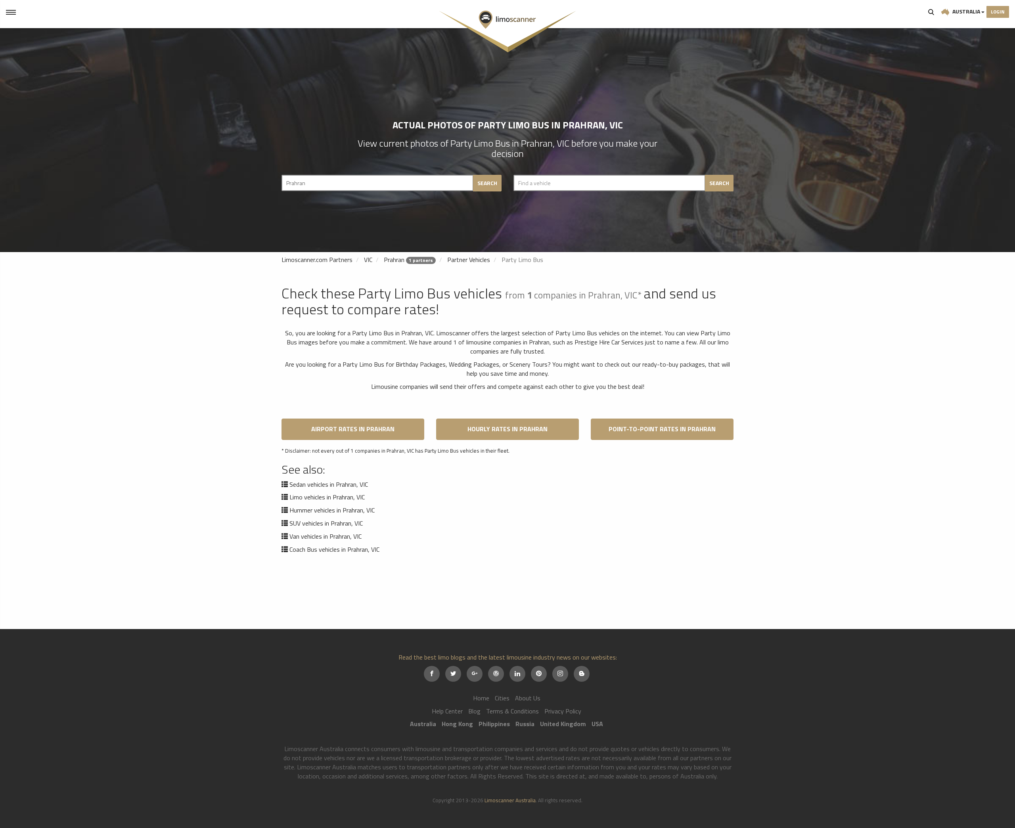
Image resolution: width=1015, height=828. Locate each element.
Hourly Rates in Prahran (507, 429)
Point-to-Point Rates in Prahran (662, 429)
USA (597, 724)
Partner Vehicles (468, 259)
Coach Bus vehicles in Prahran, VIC (334, 549)
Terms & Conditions (512, 711)
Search (931, 12)
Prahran (394, 259)
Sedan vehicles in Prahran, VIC (328, 484)
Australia (966, 11)
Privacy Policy (562, 711)
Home (481, 698)
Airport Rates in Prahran (353, 429)
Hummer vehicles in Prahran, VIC (332, 510)
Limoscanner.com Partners (317, 259)
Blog (474, 711)
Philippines (494, 724)
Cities (502, 698)
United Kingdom (563, 724)
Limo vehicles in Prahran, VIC (327, 497)
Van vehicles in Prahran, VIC (325, 536)
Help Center (447, 711)
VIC (368, 259)
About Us (527, 698)
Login (998, 11)
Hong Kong (457, 724)
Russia (524, 724)
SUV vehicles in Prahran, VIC (326, 523)
